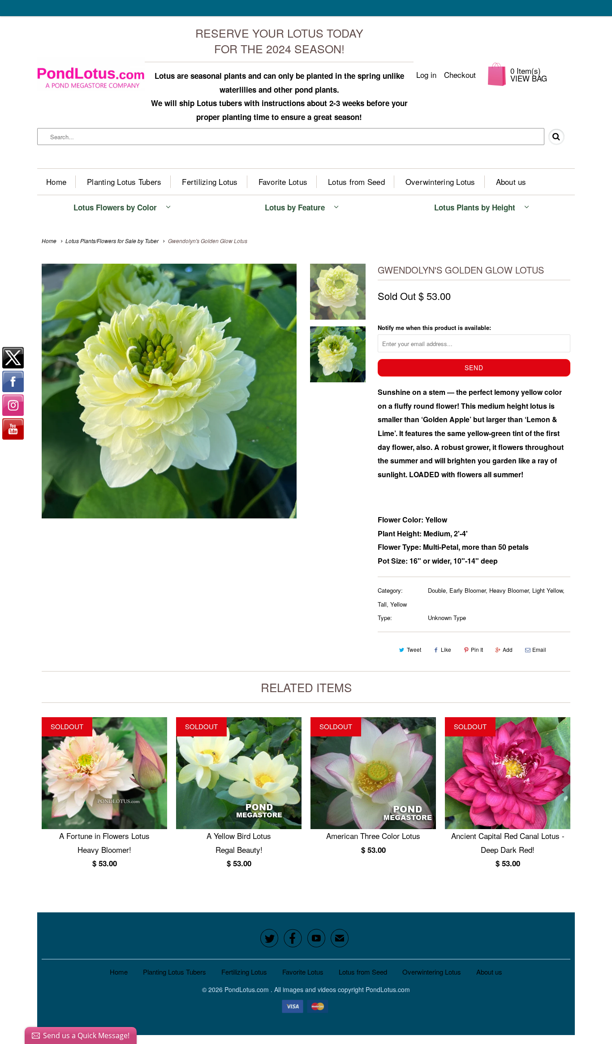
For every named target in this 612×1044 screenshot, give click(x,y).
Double (437, 590)
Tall (382, 604)
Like (446, 649)
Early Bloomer (467, 590)
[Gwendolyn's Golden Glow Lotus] (169, 391)
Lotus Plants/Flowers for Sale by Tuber (112, 240)
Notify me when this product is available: (434, 327)
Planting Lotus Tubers (124, 181)
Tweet (414, 649)
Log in (426, 74)
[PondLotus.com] (91, 74)
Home (56, 181)
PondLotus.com (247, 989)
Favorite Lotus (283, 181)
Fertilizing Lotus (209, 181)
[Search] (560, 137)
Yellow (398, 604)
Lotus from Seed (356, 181)
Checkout (460, 74)
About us (511, 181)
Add (508, 649)
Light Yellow (547, 590)
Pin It (477, 649)
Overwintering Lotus (440, 181)
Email (539, 649)
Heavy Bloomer (509, 590)
